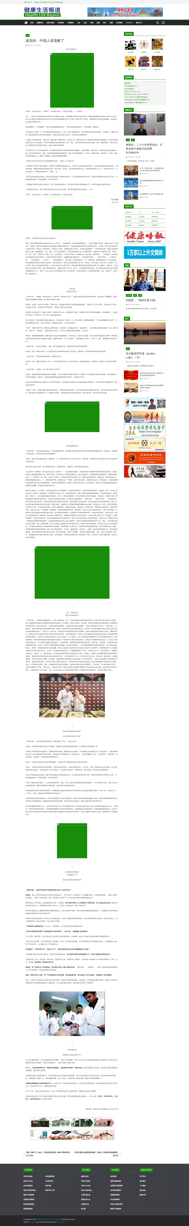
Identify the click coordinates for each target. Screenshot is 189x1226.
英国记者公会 (85, 1199)
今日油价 (141, 217)
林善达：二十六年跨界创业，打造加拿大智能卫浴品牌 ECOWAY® (144, 148)
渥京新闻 (113, 1176)
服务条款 (143, 1190)
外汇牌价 (141, 221)
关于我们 (143, 1176)
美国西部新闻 (28, 1209)
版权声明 (143, 1195)
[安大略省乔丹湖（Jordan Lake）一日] (145, 333)
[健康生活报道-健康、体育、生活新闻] (26, 22)
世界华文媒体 (28, 1176)
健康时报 (40, 23)
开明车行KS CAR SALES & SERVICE (137, 94)
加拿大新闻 (50, 23)
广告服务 (143, 1186)
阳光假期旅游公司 (131, 86)
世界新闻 (61, 23)
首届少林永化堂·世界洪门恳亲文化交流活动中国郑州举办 (151, 374)
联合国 (83, 1209)
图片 (104, 23)
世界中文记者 (28, 1181)
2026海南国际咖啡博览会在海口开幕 (52, 2)
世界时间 (155, 217)
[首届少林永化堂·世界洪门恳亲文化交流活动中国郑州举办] (131, 375)
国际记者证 (85, 1176)
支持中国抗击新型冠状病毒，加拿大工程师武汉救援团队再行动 (96, 1154)
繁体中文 (139, 23)
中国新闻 (70, 23)
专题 (91, 23)
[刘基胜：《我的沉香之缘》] (145, 280)
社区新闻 (119, 23)
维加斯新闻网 (49, 1176)
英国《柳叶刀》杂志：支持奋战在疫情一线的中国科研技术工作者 (48, 1154)
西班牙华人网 (49, 1190)
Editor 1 (39, 45)
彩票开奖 (155, 221)
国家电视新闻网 (115, 1181)
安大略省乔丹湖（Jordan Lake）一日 (140, 355)
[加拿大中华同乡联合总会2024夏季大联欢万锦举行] (131, 388)
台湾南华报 (49, 1181)
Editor (139, 157)
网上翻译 (128, 221)
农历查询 (141, 225)
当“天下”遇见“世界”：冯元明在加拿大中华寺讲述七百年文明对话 (152, 169)
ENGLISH (129, 23)
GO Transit (155, 212)
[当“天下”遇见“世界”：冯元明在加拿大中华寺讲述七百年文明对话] (131, 171)
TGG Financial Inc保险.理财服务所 (136, 97)
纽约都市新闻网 (28, 1204)
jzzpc (138, 362)
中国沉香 (129, 295)
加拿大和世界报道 (29, 1190)
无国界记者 (85, 1204)
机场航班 (128, 217)
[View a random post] (163, 22)
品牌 (98, 23)
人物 (78, 23)
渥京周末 (48, 1186)
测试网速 (128, 225)
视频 (111, 23)
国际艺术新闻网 (28, 1195)
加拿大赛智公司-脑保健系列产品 (136, 102)
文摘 (85, 23)
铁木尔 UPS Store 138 (132, 91)
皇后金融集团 (129, 89)
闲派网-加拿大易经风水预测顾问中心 (137, 100)
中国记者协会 (85, 1195)
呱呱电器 (128, 83)
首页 (31, 23)
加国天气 (128, 212)
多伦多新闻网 (28, 1186)
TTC (139, 212)
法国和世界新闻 (28, 1199)
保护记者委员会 (86, 1190)
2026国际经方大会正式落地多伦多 (151, 194)
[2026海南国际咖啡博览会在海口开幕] (131, 183)
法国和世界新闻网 (116, 1186)
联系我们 (143, 1181)
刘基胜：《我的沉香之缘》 (141, 300)
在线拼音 (155, 225)
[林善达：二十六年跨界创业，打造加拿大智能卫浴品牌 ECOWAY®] (145, 125)
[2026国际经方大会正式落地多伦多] (131, 195)
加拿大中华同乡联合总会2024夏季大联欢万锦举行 (151, 386)
